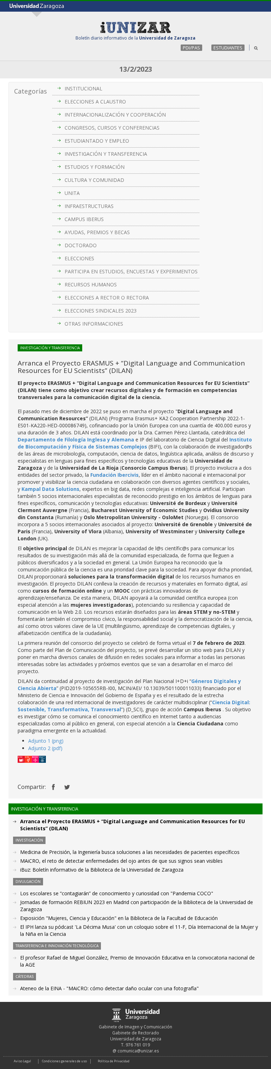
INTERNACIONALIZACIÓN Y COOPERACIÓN (115, 114)
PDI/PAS (191, 47)
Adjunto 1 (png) (46, 740)
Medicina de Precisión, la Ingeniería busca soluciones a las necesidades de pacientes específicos (130, 852)
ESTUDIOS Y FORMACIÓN (95, 167)
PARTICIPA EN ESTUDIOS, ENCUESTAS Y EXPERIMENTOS (131, 271)
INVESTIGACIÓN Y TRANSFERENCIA (106, 153)
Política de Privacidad (114, 1061)
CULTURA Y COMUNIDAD (94, 180)
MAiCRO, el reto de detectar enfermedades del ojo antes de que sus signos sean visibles (121, 860)
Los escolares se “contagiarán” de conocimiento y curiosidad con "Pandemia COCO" (116, 893)
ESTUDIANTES (227, 47)
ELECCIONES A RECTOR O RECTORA (107, 297)
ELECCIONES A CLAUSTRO (95, 101)
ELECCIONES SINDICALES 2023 (101, 310)
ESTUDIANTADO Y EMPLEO (97, 140)
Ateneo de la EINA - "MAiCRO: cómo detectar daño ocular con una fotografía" (109, 988)
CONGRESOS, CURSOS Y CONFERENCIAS (112, 127)
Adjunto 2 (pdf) (45, 748)
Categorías (30, 91)
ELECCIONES (79, 258)
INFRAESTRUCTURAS (89, 206)
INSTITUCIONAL (83, 88)
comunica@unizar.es (138, 1051)
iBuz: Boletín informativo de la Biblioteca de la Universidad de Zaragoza (101, 869)
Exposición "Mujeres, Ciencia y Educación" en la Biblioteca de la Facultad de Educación (119, 918)
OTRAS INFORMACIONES (94, 323)
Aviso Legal (22, 1061)
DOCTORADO (81, 245)
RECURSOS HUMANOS (91, 284)
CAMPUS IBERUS (84, 219)
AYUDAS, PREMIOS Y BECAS (97, 232)
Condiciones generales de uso (64, 1061)
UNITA (72, 193)
